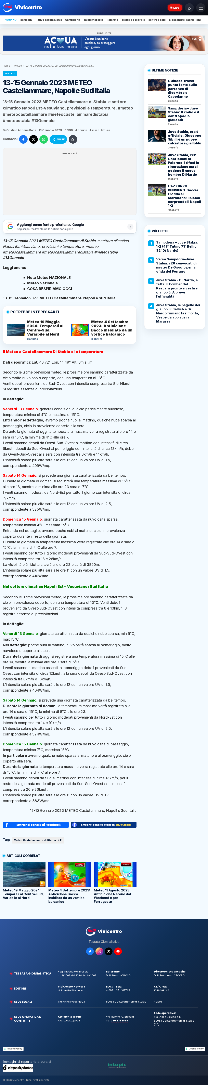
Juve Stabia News (49, 19)
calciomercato (93, 19)
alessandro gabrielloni (185, 19)
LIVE (176, 7)
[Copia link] (73, 139)
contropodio (157, 19)
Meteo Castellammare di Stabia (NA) (38, 840)
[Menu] (200, 7)
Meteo (18, 65)
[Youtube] (118, 951)
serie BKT (27, 19)
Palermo (112, 19)
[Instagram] (99, 951)
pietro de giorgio (133, 19)
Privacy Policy (14, 1048)
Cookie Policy (196, 1048)
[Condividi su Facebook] (23, 139)
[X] (109, 951)
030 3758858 (119, 1020)
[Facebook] (90, 951)
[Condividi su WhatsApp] (43, 139)
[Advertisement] (69, 184)
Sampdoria (72, 19)
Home (6, 65)
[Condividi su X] (33, 139)
